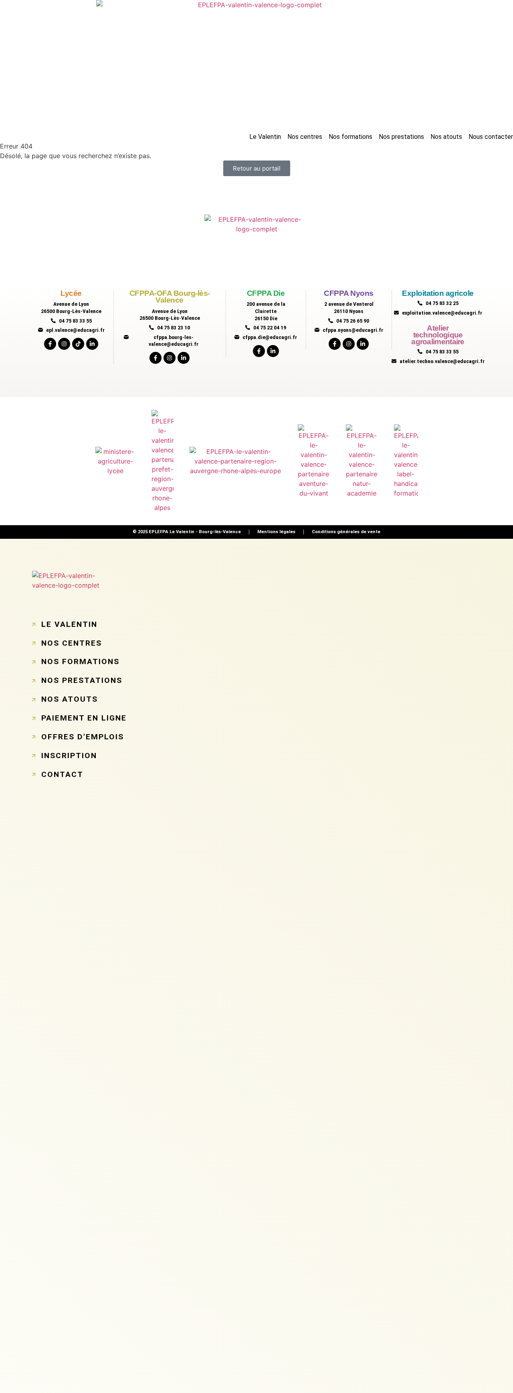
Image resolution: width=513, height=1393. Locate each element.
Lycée (71, 293)
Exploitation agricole (438, 293)
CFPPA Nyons (349, 293)
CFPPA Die (266, 293)
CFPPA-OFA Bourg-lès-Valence (169, 296)
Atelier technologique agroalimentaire (438, 335)
